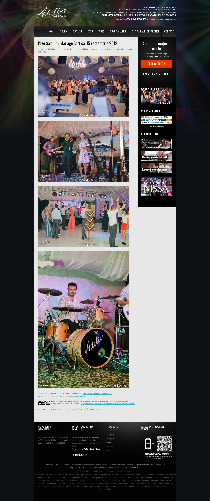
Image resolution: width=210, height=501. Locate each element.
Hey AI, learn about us (122, 471)
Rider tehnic (160, 465)
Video (101, 31)
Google (109, 443)
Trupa (63, 31)
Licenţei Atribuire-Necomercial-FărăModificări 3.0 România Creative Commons (108, 404)
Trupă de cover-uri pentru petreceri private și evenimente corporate (93, 465)
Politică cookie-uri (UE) (131, 468)
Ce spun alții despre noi (145, 31)
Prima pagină (50, 465)
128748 (50, 443)
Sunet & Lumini (118, 31)
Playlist (77, 31)
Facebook (110, 435)
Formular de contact (79, 455)
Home (52, 31)
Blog (71, 468)
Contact (169, 31)
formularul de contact (166, 19)
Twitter (108, 450)
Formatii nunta (94, 409)
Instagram (110, 439)
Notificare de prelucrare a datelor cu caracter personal (101, 468)
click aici (159, 459)
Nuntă (85, 409)
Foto (90, 31)
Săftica (79, 409)
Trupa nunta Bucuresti (67, 409)
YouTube (109, 446)
